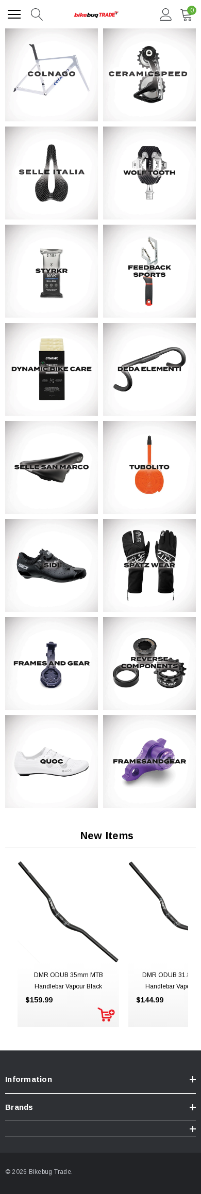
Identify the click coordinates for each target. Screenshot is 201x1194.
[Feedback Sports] (149, 271)
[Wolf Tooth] (149, 173)
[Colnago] (51, 74)
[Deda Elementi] (149, 369)
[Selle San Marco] (51, 467)
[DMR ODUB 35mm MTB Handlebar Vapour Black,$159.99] (68, 912)
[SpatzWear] (149, 565)
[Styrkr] (51, 271)
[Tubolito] (149, 467)
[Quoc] (51, 761)
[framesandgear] (149, 761)
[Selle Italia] (51, 173)
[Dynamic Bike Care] (51, 369)
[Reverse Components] (149, 663)
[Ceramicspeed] (149, 74)
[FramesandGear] (51, 663)
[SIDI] (51, 565)
